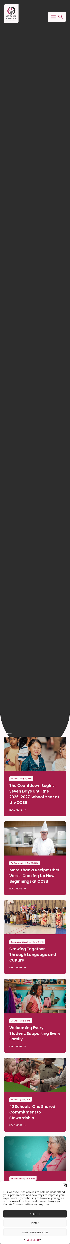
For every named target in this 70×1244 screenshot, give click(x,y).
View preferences (35, 1232)
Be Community (18, 863)
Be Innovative (17, 1178)
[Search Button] (60, 17)
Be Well (14, 778)
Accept (35, 1213)
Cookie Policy (33, 1239)
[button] (65, 1185)
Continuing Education (21, 942)
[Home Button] (11, 13)
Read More (15, 809)
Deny (35, 1223)
